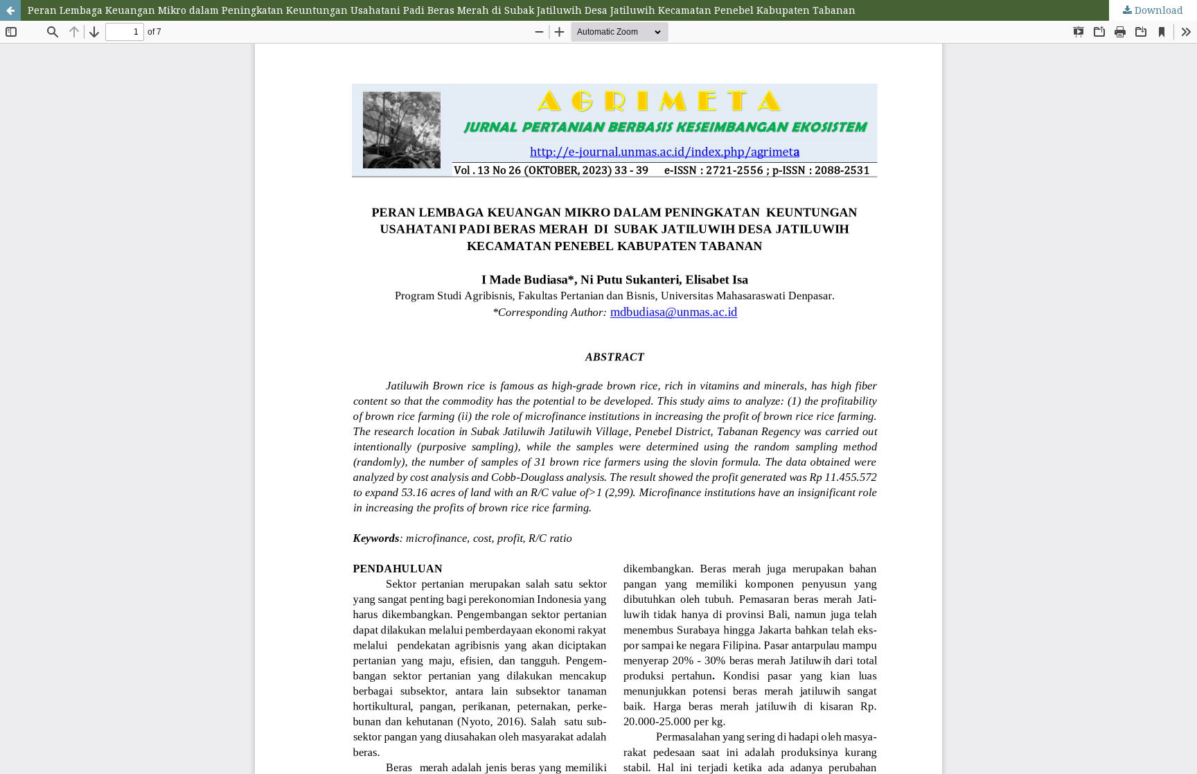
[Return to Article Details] (10, 10)
